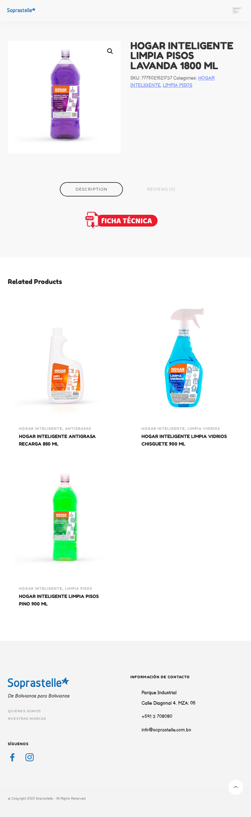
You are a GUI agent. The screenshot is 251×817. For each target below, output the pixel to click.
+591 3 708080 (157, 716)
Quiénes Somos (24, 711)
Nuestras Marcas (27, 718)
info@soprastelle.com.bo (166, 730)
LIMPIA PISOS (177, 85)
